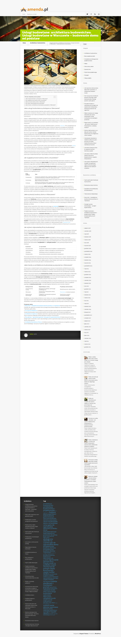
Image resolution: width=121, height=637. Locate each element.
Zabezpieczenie (66, 222)
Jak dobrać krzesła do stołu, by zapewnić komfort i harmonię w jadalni (90, 149)
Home (23, 14)
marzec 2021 (87, 297)
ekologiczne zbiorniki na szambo (48, 541)
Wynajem (86, 75)
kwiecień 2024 (87, 260)
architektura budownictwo (48, 504)
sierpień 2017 (87, 321)
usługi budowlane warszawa (49, 593)
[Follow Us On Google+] (99, 14)
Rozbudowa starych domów (91, 185)
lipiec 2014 (86, 335)
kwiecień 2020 (87, 306)
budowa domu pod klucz (49, 513)
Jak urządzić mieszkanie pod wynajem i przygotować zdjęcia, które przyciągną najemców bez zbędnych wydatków (91, 165)
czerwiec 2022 (87, 280)
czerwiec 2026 (87, 231)
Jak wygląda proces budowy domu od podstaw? (36, 100)
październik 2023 (88, 265)
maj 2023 (86, 268)
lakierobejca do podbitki (48, 559)
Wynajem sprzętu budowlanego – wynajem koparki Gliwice (90, 206)
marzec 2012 (87, 344)
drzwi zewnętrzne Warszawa (48, 537)
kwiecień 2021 (87, 294)
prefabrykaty (53, 574)
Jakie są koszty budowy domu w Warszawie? (35, 101)
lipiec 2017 (86, 323)
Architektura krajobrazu (31, 313)
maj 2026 (86, 234)
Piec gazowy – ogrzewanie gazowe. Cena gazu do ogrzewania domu (42, 317)
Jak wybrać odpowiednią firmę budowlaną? (35, 103)
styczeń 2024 (87, 263)
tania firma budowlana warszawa (50, 587)
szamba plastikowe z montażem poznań (50, 584)
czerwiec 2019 (87, 309)
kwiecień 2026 (87, 236)
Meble (85, 63)
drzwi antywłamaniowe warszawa (49, 531)
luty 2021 (86, 300)
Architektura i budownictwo (37, 43)
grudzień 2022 (87, 274)
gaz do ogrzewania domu (50, 544)
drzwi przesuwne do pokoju (50, 534)
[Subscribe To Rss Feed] (95, 14)
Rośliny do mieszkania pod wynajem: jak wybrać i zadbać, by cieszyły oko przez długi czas (90, 402)
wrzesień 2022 (87, 277)
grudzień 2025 (87, 248)
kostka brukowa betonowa (49, 556)
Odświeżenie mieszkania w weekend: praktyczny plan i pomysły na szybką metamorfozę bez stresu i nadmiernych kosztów (90, 141)
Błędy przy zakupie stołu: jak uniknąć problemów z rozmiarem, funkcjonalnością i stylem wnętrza (90, 480)
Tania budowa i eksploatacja (90, 194)
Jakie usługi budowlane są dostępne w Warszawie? (37, 98)
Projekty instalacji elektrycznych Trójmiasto (50, 576)
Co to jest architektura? (31, 310)
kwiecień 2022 (87, 283)
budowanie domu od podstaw (50, 522)
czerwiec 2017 (87, 326)
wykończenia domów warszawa (50, 606)
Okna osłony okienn (89, 66)
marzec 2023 (87, 271)
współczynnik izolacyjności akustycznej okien (49, 601)
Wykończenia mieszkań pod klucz (50, 609)
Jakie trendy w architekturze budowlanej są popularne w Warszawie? (41, 104)
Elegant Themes (84, 633)
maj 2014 (86, 341)
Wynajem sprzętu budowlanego (50, 614)
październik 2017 (88, 315)
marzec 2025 (87, 254)
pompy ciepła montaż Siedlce (49, 572)
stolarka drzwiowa (48, 580)
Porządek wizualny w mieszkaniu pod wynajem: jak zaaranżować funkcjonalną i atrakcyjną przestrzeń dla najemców (91, 107)
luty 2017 (86, 332)
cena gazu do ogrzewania (48, 526)
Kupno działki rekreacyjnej (31, 562)
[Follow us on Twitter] (87, 14)
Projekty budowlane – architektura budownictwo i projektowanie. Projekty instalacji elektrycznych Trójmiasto (90, 214)
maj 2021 (86, 292)
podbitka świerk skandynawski (49, 566)
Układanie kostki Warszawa (49, 591)
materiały (55, 206)
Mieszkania (62, 292)
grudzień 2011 (87, 347)
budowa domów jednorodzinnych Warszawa (48, 517)
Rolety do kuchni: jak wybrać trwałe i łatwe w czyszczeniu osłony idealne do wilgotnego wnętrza (91, 380)
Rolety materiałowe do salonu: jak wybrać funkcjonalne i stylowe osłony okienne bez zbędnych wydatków (91, 443)
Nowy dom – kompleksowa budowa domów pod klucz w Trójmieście (42, 305)
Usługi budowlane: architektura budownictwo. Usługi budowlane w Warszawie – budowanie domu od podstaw (31, 508)
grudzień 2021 (87, 289)
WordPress (98, 633)
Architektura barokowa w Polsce (33, 322)
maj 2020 (86, 303)
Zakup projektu (87, 78)
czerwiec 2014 (87, 338)
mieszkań (62, 125)
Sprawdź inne (87, 69)
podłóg (73, 145)
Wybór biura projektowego (90, 72)
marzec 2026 (87, 239)
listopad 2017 (87, 312)
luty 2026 (86, 242)
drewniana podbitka (50, 528)
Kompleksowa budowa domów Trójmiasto (49, 551)
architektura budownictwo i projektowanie (49, 508)
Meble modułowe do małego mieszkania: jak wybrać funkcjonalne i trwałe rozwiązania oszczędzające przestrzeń (91, 116)
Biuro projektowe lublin (89, 56)
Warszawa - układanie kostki (49, 597)
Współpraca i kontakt (31, 14)
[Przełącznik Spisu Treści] (54, 97)
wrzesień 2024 (87, 257)
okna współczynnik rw (49, 562)
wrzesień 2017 (87, 318)
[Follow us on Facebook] (91, 14)
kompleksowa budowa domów (49, 547)
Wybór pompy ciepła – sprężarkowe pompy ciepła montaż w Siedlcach (31, 526)
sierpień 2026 (87, 228)
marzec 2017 (87, 329)
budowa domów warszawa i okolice (50, 520)
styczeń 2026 (87, 245)
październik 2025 (88, 251)
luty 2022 (86, 286)
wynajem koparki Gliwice (49, 612)
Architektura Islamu (29, 595)
